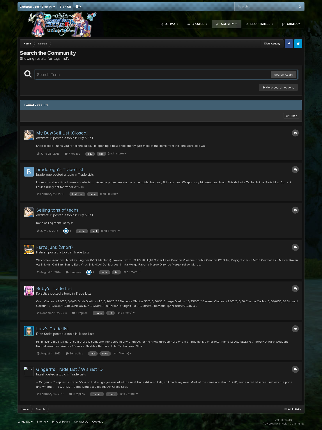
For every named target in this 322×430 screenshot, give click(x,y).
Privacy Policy (61, 421)
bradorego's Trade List (59, 169)
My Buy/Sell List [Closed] (62, 133)
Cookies (97, 421)
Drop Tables (260, 24)
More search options (279, 87)
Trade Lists (86, 174)
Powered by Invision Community (283, 423)
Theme (42, 421)
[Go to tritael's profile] (29, 371)
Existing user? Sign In (36, 6)
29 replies (76, 353)
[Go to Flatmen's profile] (29, 249)
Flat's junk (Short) (54, 247)
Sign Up (65, 6)
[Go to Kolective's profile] (29, 291)
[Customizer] (78, 6)
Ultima (170, 24)
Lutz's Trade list (52, 328)
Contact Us (81, 421)
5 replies (75, 272)
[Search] (300, 6)
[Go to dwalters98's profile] (29, 135)
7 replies (73, 153)
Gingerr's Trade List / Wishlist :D (69, 369)
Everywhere (282, 6)
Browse (198, 24)
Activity (227, 24)
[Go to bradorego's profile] (29, 172)
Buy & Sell (85, 138)
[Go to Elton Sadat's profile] (29, 331)
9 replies (78, 394)
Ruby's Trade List (54, 288)
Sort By (290, 115)
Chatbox (293, 24)
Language (24, 421)
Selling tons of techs (57, 210)
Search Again (283, 74)
